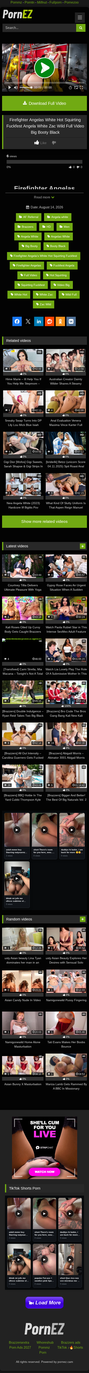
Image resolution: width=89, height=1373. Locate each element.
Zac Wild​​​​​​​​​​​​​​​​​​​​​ (45, 304)
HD (49, 226)
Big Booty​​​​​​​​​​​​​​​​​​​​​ (31, 246)
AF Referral (30, 217)
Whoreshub (45, 1342)
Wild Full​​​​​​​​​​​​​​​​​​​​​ (71, 294)
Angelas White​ (60, 236)
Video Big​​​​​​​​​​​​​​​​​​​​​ (63, 285)
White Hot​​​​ (20, 294)
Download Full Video (47, 103)
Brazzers (27, 226)
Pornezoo (71, 2)
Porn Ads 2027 (20, 1347)
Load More (48, 1302)
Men (67, 226)
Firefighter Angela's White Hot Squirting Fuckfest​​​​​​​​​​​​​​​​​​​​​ (45, 255)
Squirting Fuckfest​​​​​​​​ (33, 285)
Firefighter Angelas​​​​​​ (28, 265)
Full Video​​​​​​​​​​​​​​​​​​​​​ (30, 275)
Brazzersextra (19, 1342)
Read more (42, 197)
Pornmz (16, 2)
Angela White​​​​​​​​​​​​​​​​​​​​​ (29, 236)
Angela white (59, 217)
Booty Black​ (57, 246)
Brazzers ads (70, 1342)
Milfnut (42, 2)
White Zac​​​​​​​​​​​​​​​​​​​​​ (46, 294)
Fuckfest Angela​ (63, 265)
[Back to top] (76, 1361)
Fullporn (55, 2)
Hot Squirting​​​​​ (58, 275)
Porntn (29, 2)
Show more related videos (44, 521)
